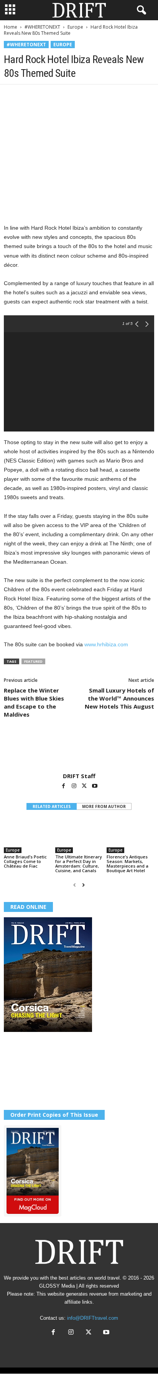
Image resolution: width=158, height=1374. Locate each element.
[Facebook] (11, 96)
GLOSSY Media (57, 1286)
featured (33, 661)
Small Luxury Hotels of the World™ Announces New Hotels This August (119, 698)
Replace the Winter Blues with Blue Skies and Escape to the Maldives (34, 702)
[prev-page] (74, 884)
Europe (75, 27)
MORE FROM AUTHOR (104, 806)
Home (10, 27)
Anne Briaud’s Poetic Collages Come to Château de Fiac (25, 861)
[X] (29, 96)
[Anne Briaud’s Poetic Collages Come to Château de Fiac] (27, 835)
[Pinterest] (46, 96)
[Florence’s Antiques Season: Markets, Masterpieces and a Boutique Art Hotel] (130, 835)
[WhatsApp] (64, 96)
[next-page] (83, 884)
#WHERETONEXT (42, 27)
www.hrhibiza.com (106, 644)
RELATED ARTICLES (52, 806)
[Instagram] (74, 786)
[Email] (99, 96)
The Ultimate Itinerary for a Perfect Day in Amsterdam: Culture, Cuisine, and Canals (78, 863)
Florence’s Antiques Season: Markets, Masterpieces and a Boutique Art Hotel (127, 863)
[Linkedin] (82, 96)
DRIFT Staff (79, 776)
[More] (118, 96)
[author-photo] (79, 750)
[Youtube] (94, 786)
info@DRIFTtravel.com (92, 1318)
